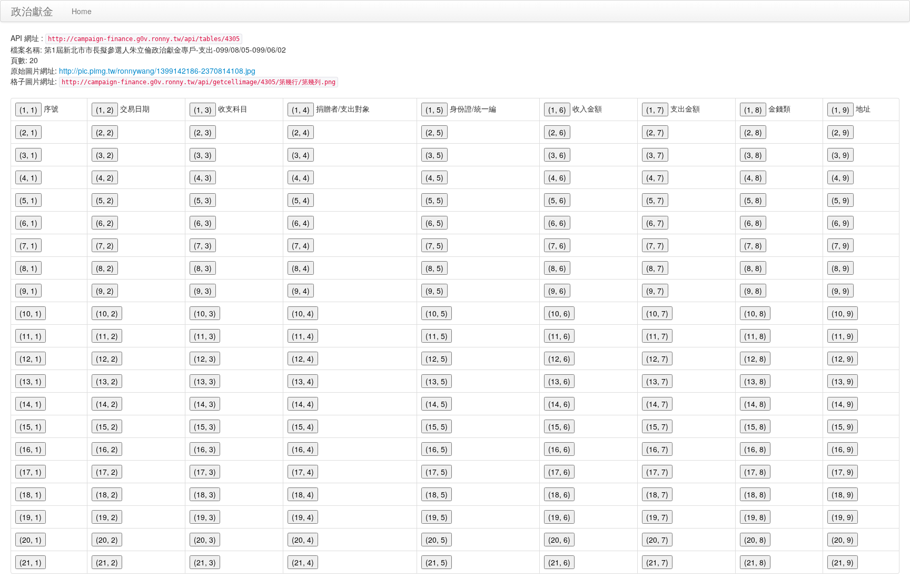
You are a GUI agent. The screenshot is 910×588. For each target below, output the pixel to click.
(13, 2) (107, 381)
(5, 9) (840, 200)
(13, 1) (30, 381)
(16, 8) (755, 449)
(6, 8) (753, 222)
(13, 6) (559, 381)
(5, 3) (203, 200)
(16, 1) (30, 449)
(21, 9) (843, 562)
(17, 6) (559, 471)
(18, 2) (107, 494)
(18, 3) (205, 494)
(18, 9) (843, 494)
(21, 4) (303, 562)
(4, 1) (28, 177)
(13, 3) (205, 381)
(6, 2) (105, 222)
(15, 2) (107, 426)
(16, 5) (437, 449)
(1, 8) (753, 109)
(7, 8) (753, 245)
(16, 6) (559, 449)
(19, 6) (559, 517)
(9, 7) (655, 290)
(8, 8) (753, 268)
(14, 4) (303, 403)
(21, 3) (205, 562)
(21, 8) (755, 562)
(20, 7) (657, 539)
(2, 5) (434, 132)
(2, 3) (203, 132)
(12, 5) (437, 358)
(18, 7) (657, 494)
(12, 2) (107, 358)
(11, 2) (107, 336)
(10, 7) (657, 313)
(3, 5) (434, 155)
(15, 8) (755, 426)
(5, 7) (655, 200)
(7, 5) (434, 245)
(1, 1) (28, 109)
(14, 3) (205, 403)
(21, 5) (437, 562)
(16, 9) (843, 449)
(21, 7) (657, 562)
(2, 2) (105, 132)
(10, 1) (30, 313)
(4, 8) (753, 177)
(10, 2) (107, 313)
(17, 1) (30, 471)
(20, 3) (205, 539)
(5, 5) (434, 200)
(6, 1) (28, 222)
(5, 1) (28, 200)
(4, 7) (655, 177)
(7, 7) (655, 245)
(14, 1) (30, 403)
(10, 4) (303, 313)
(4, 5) (434, 177)
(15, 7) (657, 426)
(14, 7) (657, 403)
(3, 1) (28, 155)
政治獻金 (32, 10)
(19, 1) (30, 517)
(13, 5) (437, 381)
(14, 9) (843, 403)
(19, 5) (437, 517)
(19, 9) (843, 517)
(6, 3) (203, 222)
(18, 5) (437, 494)
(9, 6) (557, 290)
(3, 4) (301, 155)
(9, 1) (28, 290)
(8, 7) (655, 268)
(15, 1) (30, 426)
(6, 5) (434, 222)
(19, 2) (107, 517)
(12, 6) (559, 358)
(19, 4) (303, 517)
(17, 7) (657, 471)
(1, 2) (105, 109)
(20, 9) (843, 539)
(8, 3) (203, 268)
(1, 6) (557, 109)
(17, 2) (107, 471)
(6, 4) (301, 222)
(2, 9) (840, 132)
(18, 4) (303, 494)
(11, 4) (303, 336)
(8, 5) (434, 268)
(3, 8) (753, 155)
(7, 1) (28, 245)
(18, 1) (30, 494)
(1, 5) (434, 109)
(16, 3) (205, 449)
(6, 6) (557, 222)
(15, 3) (205, 426)
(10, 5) (437, 313)
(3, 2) (105, 155)
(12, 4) (303, 358)
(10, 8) (755, 313)
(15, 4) (303, 426)
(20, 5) (437, 539)
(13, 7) (657, 381)
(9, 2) (105, 290)
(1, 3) (203, 109)
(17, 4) (303, 471)
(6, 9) (840, 222)
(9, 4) (301, 290)
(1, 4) (301, 109)
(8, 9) (840, 268)
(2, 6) (557, 132)
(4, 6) (557, 177)
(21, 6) (559, 562)
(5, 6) (557, 200)
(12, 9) (843, 358)
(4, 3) (203, 177)
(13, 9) (843, 381)
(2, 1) (28, 132)
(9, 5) (434, 290)
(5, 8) (753, 200)
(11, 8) (755, 336)
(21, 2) (107, 562)
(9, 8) (753, 290)
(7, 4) (301, 245)
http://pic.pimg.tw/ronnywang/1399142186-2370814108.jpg (157, 70)
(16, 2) (107, 449)
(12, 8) (755, 358)
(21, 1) (30, 562)
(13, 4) (303, 381)
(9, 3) (203, 290)
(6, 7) (655, 222)
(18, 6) (559, 494)
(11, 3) (205, 336)
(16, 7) (657, 449)
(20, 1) (30, 539)
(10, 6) (559, 313)
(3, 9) (840, 155)
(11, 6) (559, 336)
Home (82, 11)
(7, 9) (840, 245)
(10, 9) (843, 313)
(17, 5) (437, 471)
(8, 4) (301, 268)
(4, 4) (301, 177)
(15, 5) (437, 426)
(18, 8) (755, 494)
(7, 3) (203, 245)
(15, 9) (843, 426)
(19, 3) (205, 517)
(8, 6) (557, 268)
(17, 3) (205, 471)
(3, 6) (557, 155)
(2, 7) (655, 132)
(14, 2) (107, 403)
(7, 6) (557, 245)
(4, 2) (105, 177)
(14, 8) (755, 403)
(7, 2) (105, 245)
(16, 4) (303, 449)
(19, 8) (755, 517)
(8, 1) (28, 268)
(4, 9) (840, 177)
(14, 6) (559, 403)
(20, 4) (303, 539)
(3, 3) (203, 155)
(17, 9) (843, 471)
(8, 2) (105, 268)
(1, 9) (840, 109)
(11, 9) (843, 336)
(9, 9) (840, 290)
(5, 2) (105, 200)
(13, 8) (755, 381)
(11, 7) (657, 336)
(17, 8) (755, 471)
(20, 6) (559, 539)
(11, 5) (437, 336)
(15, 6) (559, 426)
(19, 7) (657, 517)
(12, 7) (657, 358)
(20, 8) (755, 539)
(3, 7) (655, 155)
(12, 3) (205, 358)
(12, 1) (30, 358)
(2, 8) (753, 132)
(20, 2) (107, 539)
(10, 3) (205, 313)
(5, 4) (301, 200)
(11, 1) (30, 336)
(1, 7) (655, 109)
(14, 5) (437, 403)
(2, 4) (301, 132)
